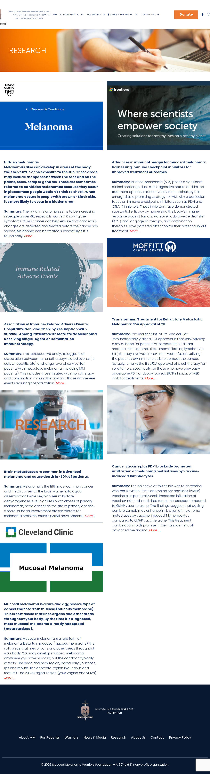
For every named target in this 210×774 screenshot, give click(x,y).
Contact (157, 737)
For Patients (50, 737)
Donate (186, 14)
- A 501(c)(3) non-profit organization (141, 765)
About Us (138, 737)
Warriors (72, 737)
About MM (27, 737)
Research (118, 737)
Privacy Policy (180, 737)
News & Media (94, 737)
